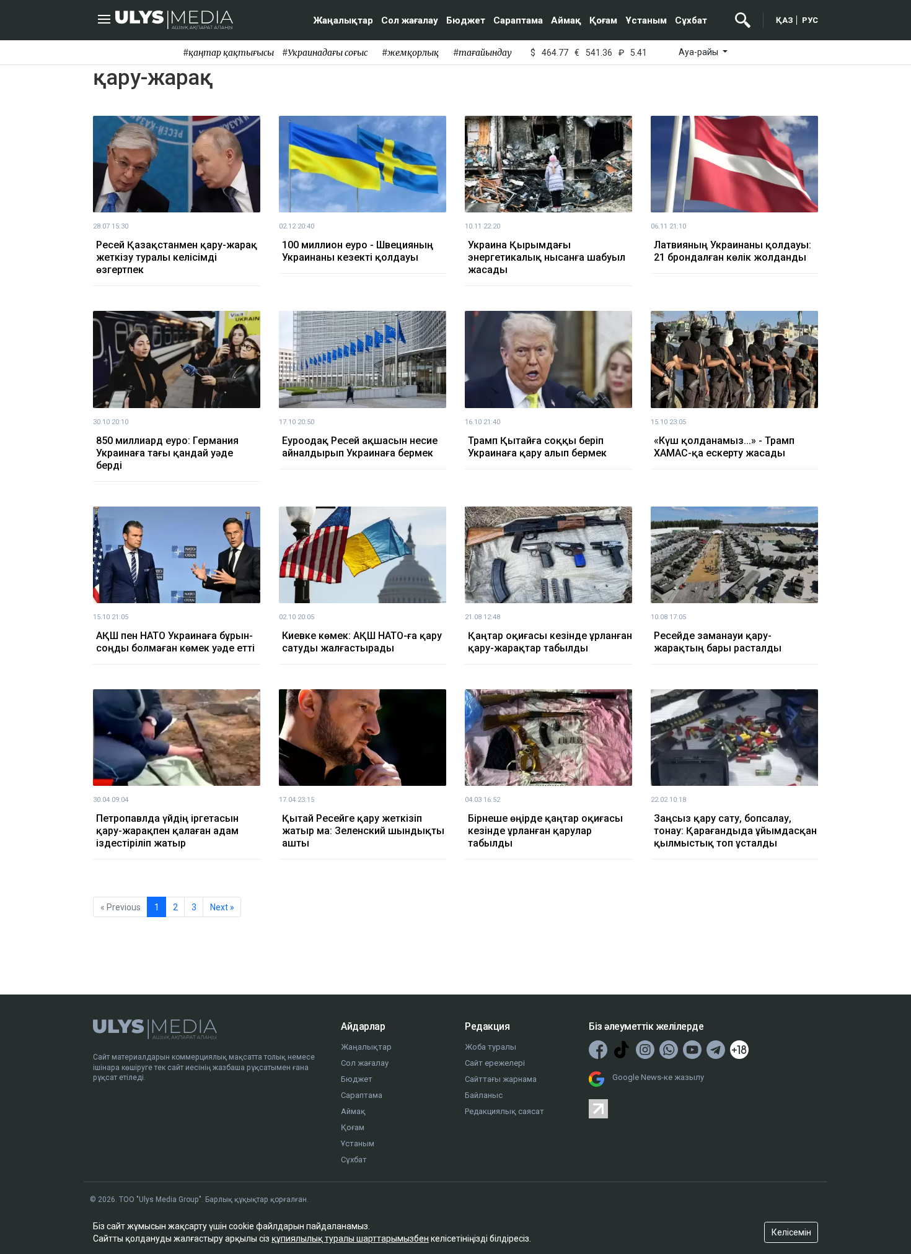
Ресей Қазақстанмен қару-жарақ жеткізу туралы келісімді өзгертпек (176, 257)
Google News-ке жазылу (658, 1077)
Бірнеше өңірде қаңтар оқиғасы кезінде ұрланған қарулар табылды (545, 830)
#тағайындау (482, 52)
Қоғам (603, 20)
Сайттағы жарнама (501, 1079)
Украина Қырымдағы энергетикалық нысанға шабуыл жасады (546, 257)
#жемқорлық (410, 52)
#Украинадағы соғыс (324, 52)
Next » (222, 907)
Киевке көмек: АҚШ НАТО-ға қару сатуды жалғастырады (362, 642)
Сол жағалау (409, 20)
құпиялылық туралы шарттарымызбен (350, 1238)
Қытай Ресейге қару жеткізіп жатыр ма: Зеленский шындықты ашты (363, 830)
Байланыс (484, 1095)
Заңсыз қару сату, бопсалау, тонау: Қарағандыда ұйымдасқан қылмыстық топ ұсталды (735, 830)
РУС (810, 20)
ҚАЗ (784, 20)
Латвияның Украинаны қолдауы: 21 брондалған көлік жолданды (732, 251)
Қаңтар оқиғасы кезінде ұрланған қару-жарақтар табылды (550, 642)
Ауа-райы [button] (699, 52)
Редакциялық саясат (504, 1111)
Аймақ (566, 20)
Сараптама (518, 20)
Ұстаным (646, 20)
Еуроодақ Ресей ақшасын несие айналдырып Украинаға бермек (360, 447)
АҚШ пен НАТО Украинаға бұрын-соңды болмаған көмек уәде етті (175, 642)
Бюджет (465, 20)
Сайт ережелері (495, 1063)
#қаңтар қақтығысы (228, 52)
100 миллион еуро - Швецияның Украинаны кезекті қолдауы (357, 251)
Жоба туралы (490, 1047)
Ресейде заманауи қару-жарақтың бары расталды (717, 642)
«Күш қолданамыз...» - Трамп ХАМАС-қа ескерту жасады (724, 447)
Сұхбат (691, 20)
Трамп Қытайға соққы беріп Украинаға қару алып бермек (537, 447)
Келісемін (791, 1232)
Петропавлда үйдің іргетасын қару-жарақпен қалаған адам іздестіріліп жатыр (167, 830)
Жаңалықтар (343, 20)
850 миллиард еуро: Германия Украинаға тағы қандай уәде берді (167, 453)
